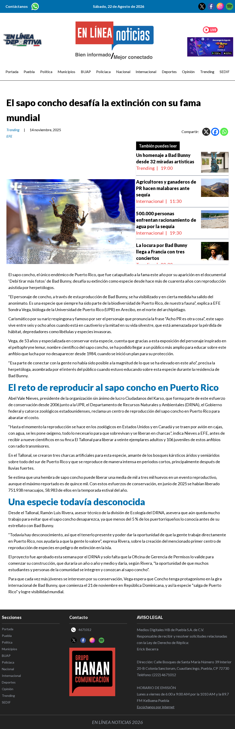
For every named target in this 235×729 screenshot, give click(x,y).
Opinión (188, 71)
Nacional (123, 71)
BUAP (86, 71)
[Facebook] (215, 132)
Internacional (146, 71)
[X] (206, 132)
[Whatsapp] (224, 132)
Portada (12, 71)
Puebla (29, 71)
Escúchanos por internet (155, 707)
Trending (207, 71)
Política (46, 71)
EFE (9, 136)
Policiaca (103, 71)
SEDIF (224, 71)
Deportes (169, 71)
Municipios (66, 71)
